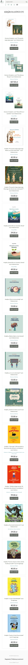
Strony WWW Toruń (14, 662)
